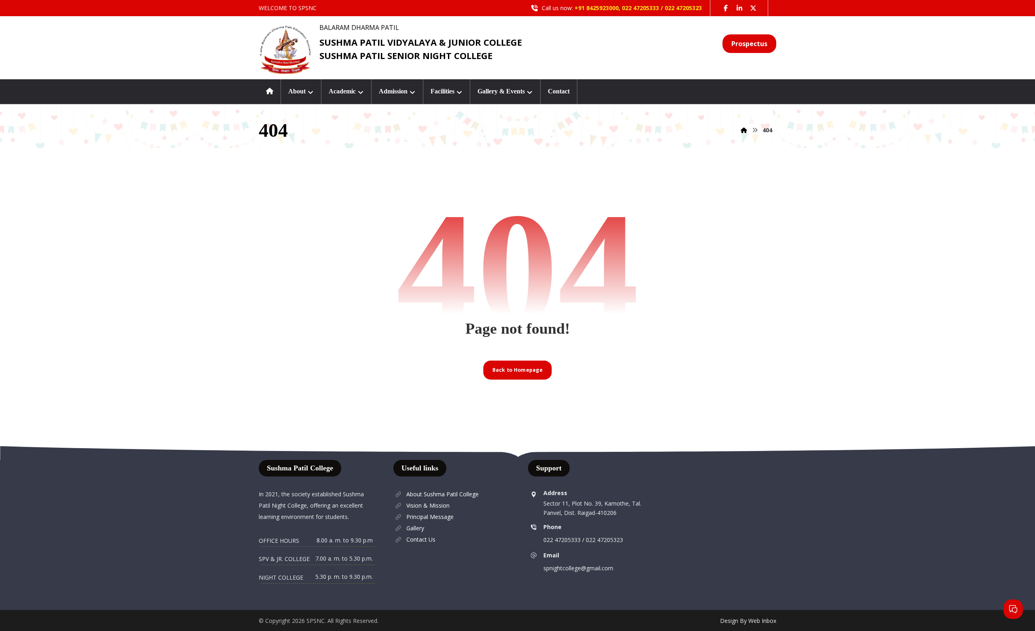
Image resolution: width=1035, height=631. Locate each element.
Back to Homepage (517, 369)
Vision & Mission (428, 505)
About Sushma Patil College (442, 494)
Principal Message (430, 517)
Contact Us (420, 539)
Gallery (415, 528)
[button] (725, 8)
